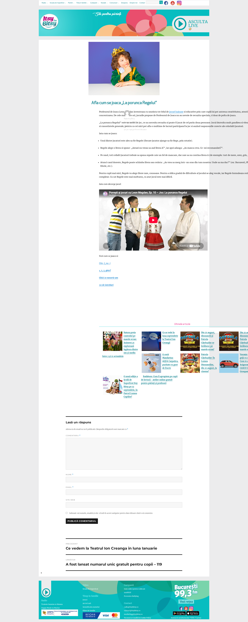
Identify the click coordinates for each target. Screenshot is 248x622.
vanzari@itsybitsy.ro (132, 611)
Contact (142, 3)
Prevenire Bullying (131, 596)
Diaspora (124, 3)
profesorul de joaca (139, 129)
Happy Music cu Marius (50, 608)
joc (125, 129)
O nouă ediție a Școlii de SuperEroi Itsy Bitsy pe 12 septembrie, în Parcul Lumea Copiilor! (131, 386)
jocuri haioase (176, 111)
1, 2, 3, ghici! (105, 270)
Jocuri (126, 126)
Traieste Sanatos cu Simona (52, 604)
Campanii (93, 3)
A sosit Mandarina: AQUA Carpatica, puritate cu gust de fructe (170, 361)
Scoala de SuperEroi (57, 3)
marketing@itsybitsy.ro (133, 614)
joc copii (129, 129)
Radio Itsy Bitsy (129, 119)
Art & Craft (87, 603)
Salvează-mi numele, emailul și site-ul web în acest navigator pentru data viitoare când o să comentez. (111, 513)
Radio (44, 3)
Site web (70, 500)
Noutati (103, 3)
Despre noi (133, 3)
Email (69, 487)
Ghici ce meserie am (108, 277)
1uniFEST (127, 592)
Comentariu (73, 435)
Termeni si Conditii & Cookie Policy (137, 618)
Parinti (70, 3)
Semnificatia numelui (91, 607)
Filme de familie (89, 611)
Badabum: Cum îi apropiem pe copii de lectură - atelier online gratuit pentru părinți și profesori (159, 379)
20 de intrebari (106, 285)
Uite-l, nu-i (104, 263)
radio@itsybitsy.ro (131, 607)
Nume (69, 474)
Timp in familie (81, 3)
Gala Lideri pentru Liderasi (134, 589)
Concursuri (113, 3)
